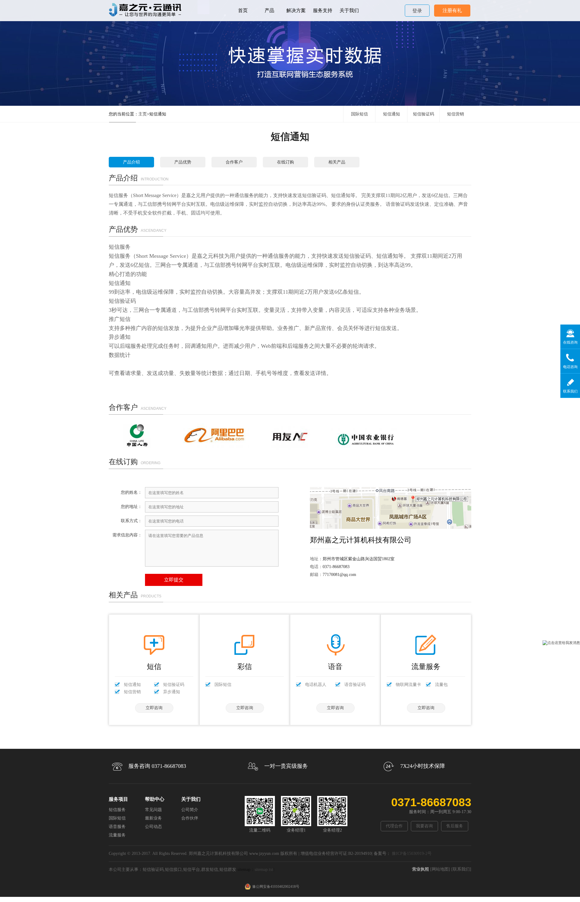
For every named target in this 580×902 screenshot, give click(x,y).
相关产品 (336, 162)
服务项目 (118, 799)
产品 (269, 10)
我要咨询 (424, 826)
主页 (142, 114)
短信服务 (117, 809)
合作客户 (234, 162)
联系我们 (570, 391)
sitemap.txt (264, 869)
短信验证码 (423, 114)
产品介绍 (131, 162)
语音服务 (117, 826)
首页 (243, 10)
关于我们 (349, 10)
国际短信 (359, 114)
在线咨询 (570, 342)
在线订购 (285, 162)
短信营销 (455, 114)
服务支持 (322, 10)
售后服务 (454, 826)
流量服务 (117, 835)
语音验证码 (355, 684)
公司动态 (153, 826)
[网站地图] (440, 869)
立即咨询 (154, 708)
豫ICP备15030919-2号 (411, 853)
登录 (417, 10)
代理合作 (394, 826)
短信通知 (391, 114)
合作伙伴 (189, 818)
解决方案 (296, 10)
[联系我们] (461, 869)
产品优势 (182, 162)
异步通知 (171, 692)
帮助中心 (154, 799)
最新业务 (153, 818)
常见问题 (153, 809)
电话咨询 (570, 367)
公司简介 (189, 809)
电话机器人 (315, 684)
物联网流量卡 (408, 684)
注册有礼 (452, 10)
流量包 (441, 684)
